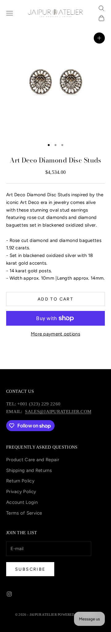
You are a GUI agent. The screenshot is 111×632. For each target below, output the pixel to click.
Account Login (22, 502)
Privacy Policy (21, 491)
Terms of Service (24, 513)
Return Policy (20, 481)
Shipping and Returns (29, 470)
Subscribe (30, 569)
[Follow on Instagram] (9, 594)
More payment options (55, 334)
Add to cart (55, 299)
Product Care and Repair (32, 459)
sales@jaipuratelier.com (58, 411)
